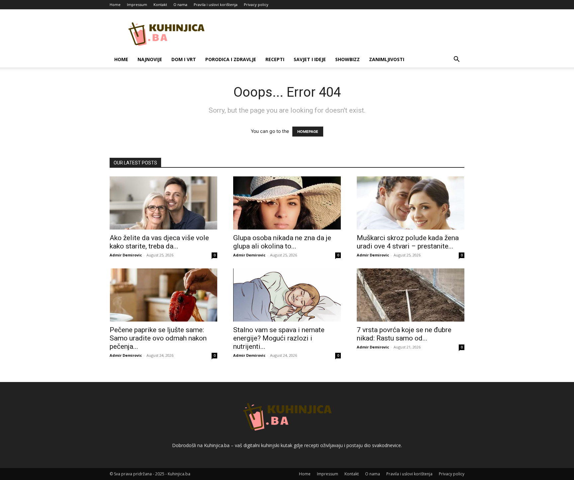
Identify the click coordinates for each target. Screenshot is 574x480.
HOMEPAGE (307, 131)
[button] (456, 60)
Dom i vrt (183, 59)
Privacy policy (256, 4)
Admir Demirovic (126, 254)
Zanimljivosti (386, 59)
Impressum (137, 4)
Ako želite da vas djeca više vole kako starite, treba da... (159, 242)
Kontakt (160, 4)
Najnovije (150, 59)
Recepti (274, 59)
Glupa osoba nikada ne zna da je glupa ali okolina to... (282, 242)
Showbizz (347, 59)
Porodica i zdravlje (230, 59)
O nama (180, 4)
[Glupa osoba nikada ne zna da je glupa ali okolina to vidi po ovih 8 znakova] (287, 203)
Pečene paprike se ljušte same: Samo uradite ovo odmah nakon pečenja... (158, 338)
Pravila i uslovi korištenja (216, 4)
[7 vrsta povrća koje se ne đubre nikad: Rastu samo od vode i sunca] (410, 295)
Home (115, 4)
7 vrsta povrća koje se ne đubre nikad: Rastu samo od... (404, 334)
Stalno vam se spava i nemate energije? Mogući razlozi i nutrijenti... (279, 338)
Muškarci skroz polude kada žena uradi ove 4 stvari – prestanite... (408, 242)
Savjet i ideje (310, 59)
